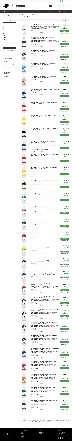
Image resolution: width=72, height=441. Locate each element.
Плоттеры (14, 11)
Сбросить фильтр (9, 50)
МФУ (4, 11)
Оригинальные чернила (8, 58)
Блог (39, 436)
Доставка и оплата (42, 432)
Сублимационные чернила (9, 69)
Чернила (23, 14)
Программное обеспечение (37, 11)
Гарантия (40, 433)
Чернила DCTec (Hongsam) (9, 64)
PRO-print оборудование (26, 11)
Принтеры (8, 11)
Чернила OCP (6, 61)
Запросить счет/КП (64, 33)
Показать (8, 48)
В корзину (64, 31)
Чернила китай (6, 76)
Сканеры (18, 11)
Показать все (43, 414)
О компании (41, 437)
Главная (19, 14)
